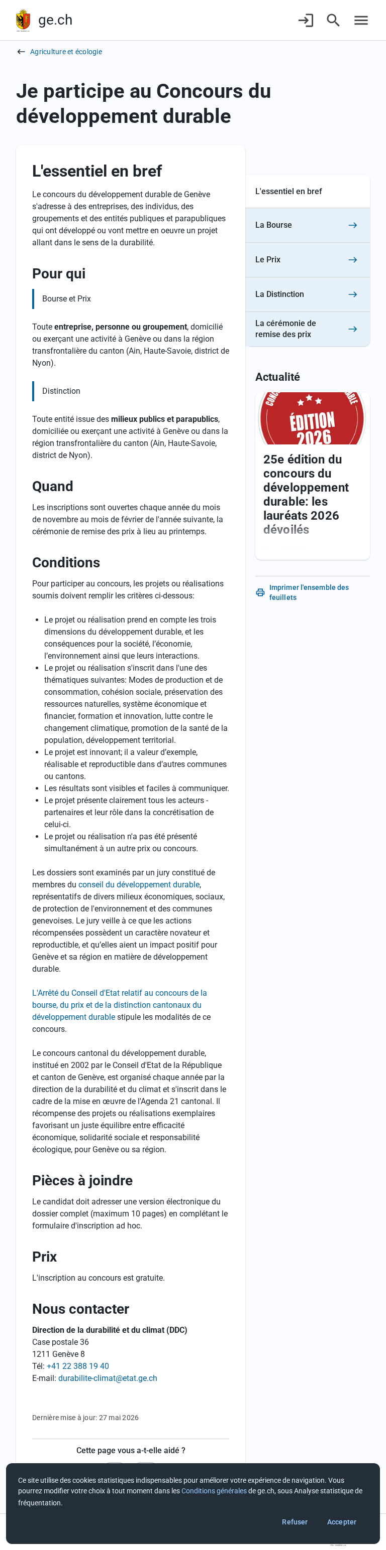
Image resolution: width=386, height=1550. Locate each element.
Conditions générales (214, 1491)
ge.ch (55, 20)
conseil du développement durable (139, 884)
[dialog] (193, 1503)
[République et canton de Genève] (23, 20)
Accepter (341, 1522)
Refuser (295, 1522)
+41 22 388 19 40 (78, 1366)
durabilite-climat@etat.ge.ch (107, 1378)
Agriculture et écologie (66, 52)
